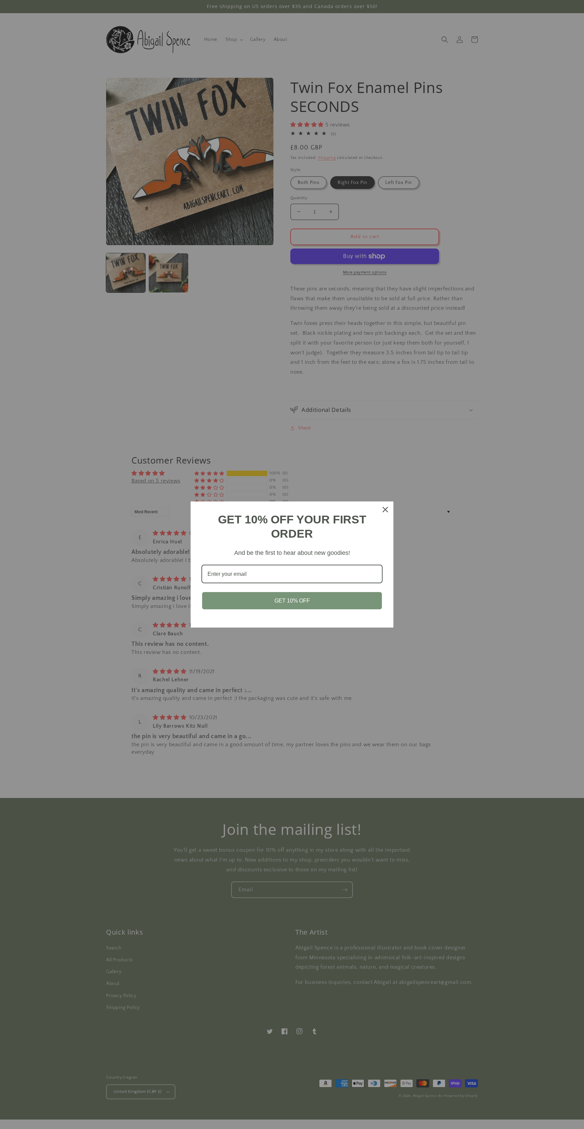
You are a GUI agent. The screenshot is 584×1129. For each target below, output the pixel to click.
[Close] (385, 509)
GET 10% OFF (292, 601)
